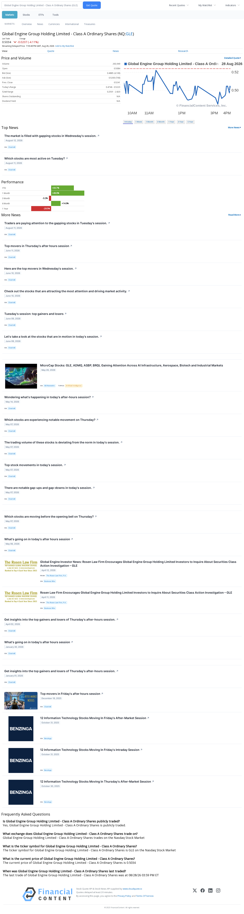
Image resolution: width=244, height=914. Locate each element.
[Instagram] (218, 894)
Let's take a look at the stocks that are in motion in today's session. (53, 336)
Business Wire (49, 581)
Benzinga (47, 738)
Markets (9, 14)
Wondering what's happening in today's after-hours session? (49, 397)
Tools (55, 14)
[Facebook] (202, 894)
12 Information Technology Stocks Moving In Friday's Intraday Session (91, 749)
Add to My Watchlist (64, 46)
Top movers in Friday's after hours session (71, 693)
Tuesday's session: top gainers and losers (35, 314)
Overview (27, 24)
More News (234, 127)
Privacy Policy (124, 895)
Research (183, 51)
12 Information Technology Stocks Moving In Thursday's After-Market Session (97, 781)
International (72, 24)
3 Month (160, 121)
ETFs (41, 14)
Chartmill (11, 147)
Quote (50, 51)
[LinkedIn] (210, 894)
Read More (234, 214)
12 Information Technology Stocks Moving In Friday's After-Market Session (94, 718)
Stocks (26, 14)
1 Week (138, 121)
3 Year (181, 121)
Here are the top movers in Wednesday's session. (40, 268)
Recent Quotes (177, 5)
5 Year (190, 121)
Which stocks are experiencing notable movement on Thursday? (51, 419)
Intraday (128, 121)
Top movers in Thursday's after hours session (38, 246)
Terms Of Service (145, 895)
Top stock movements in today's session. (35, 465)
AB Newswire (49, 386)
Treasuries (89, 24)
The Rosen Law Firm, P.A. (56, 576)
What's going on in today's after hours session (38, 539)
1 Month (149, 121)
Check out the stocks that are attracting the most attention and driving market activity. (67, 291)
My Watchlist (205, 5)
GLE (129, 33)
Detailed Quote (232, 57)
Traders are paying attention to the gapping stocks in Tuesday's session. (57, 223)
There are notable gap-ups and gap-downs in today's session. (49, 488)
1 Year (171, 121)
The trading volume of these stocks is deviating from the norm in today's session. (63, 442)
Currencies (54, 24)
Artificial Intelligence (73, 386)
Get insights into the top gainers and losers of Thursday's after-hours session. (61, 619)
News (40, 24)
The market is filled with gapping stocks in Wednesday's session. (52, 136)
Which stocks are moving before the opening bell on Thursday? (50, 516)
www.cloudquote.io (132, 888)
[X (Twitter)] (194, 894)
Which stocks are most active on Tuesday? (36, 158)
